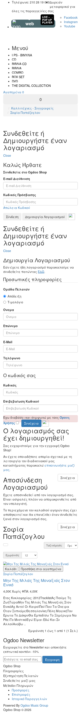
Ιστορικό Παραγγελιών (29, 699)
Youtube (69, 26)
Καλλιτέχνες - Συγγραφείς (32, 108)
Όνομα (8, 309)
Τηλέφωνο (11, 358)
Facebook (71, 17)
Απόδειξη (14, 296)
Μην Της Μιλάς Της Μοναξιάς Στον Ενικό (36, 582)
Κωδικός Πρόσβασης (19, 195)
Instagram (71, 22)
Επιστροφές (21, 694)
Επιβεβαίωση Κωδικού (21, 401)
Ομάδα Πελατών (16, 289)
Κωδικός (10, 385)
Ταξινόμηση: (54, 545)
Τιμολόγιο (15, 302)
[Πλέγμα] (5, 544)
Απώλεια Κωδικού (16, 207)
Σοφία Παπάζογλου (25, 112)
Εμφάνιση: (12, 555)
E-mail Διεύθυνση (16, 178)
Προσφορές (20, 690)
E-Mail (7, 342)
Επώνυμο (10, 326)
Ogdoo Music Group (34, 705)
